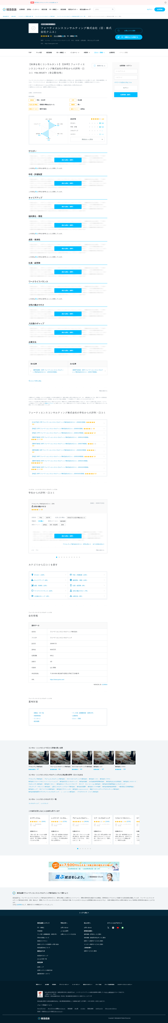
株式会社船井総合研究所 (109, 786)
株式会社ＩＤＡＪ (50, 784)
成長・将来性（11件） (41, 585)
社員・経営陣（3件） (79, 585)
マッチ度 (39, 52)
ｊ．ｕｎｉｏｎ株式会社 (68, 792)
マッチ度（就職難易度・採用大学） (83, 713)
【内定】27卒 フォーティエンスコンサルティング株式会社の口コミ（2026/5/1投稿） (63, 428)
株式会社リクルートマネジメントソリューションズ (43, 781)
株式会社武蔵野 (81, 786)
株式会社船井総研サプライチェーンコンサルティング (44, 792)
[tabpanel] (68, 526)
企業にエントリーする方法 (68, 934)
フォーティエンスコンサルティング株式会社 (45, 16)
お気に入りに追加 (129, 30)
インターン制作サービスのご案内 (93, 944)
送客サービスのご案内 (90, 951)
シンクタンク (44, 803)
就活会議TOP (6, 16)
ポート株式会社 (109, 992)
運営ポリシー (39, 984)
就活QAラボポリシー (87, 984)
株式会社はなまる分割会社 (113, 781)
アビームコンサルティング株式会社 (55, 779)
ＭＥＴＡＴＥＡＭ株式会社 (47, 789)
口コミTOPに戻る (35, 381)
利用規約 (54, 984)
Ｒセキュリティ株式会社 (35, 784)
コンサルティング (34, 803)
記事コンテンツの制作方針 (44, 970)
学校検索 (39, 931)
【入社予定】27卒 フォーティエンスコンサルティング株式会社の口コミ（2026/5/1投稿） (58, 423)
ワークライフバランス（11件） (43, 591)
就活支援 (44, 9)
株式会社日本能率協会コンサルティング (113, 784)
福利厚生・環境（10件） (80, 580)
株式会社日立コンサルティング (68, 781)
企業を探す (13, 16)
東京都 (77, 40)
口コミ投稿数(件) (60, 36)
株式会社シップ (33, 789)
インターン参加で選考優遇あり (48, 24)
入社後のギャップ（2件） (42, 596)
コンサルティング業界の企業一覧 (25, 16)
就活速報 (63, 9)
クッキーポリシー (76, 984)
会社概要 (47, 984)
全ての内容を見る (98, 544)
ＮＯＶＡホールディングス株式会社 (77, 779)
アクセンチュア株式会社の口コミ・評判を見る (76, 544)
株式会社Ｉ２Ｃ (93, 779)
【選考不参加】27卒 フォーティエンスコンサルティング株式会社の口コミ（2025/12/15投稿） (60, 438)
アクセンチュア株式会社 (35, 779)
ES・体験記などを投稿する (129, 37)
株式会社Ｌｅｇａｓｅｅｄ (80, 789)
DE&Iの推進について (43, 937)
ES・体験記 (53, 9)
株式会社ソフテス (105, 779)
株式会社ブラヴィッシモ (64, 789)
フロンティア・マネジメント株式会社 (39, 786)
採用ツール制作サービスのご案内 (93, 941)
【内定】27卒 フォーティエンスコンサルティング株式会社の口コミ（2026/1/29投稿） (63, 433)
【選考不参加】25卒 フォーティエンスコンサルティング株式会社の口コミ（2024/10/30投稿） (60, 468)
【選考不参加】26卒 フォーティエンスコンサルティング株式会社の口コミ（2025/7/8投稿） (59, 445)
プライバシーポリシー (64, 984)
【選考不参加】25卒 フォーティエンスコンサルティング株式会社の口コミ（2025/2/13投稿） (60, 462)
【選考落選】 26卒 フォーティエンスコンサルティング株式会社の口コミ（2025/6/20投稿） (48, 371)
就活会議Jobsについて (43, 947)
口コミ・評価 (98, 52)
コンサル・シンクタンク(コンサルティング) (57, 40)
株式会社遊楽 (83, 781)
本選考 (86, 52)
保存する (101, 65)
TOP (30, 52)
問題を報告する (103, 391)
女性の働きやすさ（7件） (80, 591)
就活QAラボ (72, 9)
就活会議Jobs (84, 9)
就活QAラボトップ (42, 955)
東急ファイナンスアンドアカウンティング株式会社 (104, 789)
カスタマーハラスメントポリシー (125, 984)
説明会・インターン (33, 9)
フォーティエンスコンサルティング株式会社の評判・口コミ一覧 (71, 16)
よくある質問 (64, 931)
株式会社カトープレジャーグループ (67, 784)
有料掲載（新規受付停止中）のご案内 (94, 937)
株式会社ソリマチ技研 (94, 786)
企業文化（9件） (77, 596)
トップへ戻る (83, 912)
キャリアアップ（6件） (41, 580)
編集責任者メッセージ (43, 973)
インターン (74, 52)
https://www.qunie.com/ (51, 43)
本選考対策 (37, 715)
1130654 (104, 684)
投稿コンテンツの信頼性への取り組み (48, 944)
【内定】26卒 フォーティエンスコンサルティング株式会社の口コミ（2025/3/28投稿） (63, 456)
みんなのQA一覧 (42, 959)
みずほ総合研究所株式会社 (96, 781)
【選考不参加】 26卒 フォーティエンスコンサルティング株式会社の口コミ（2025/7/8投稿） (87, 371)
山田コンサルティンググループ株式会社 (63, 786)
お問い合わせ (64, 927)
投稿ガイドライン (49, 403)
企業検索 (22, 9)
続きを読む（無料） (68, 160)
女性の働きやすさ (39, 506)
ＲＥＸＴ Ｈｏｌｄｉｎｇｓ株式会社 (89, 784)
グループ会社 (98, 984)
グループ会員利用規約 (109, 984)
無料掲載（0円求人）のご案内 (92, 934)
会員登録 (159, 9)
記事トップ (40, 967)
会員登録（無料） (125, 94)
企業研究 (112, 52)
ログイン (149, 9)
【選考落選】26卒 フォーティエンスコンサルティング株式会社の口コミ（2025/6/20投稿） (59, 451)
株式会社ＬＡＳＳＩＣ (129, 781)
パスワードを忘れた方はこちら (123, 82)
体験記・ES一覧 (39, 713)
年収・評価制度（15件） (80, 575)
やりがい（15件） (39, 575)
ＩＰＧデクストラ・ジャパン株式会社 (87, 792)
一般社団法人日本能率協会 (126, 786)
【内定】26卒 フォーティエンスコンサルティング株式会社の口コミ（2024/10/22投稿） (63, 473)
